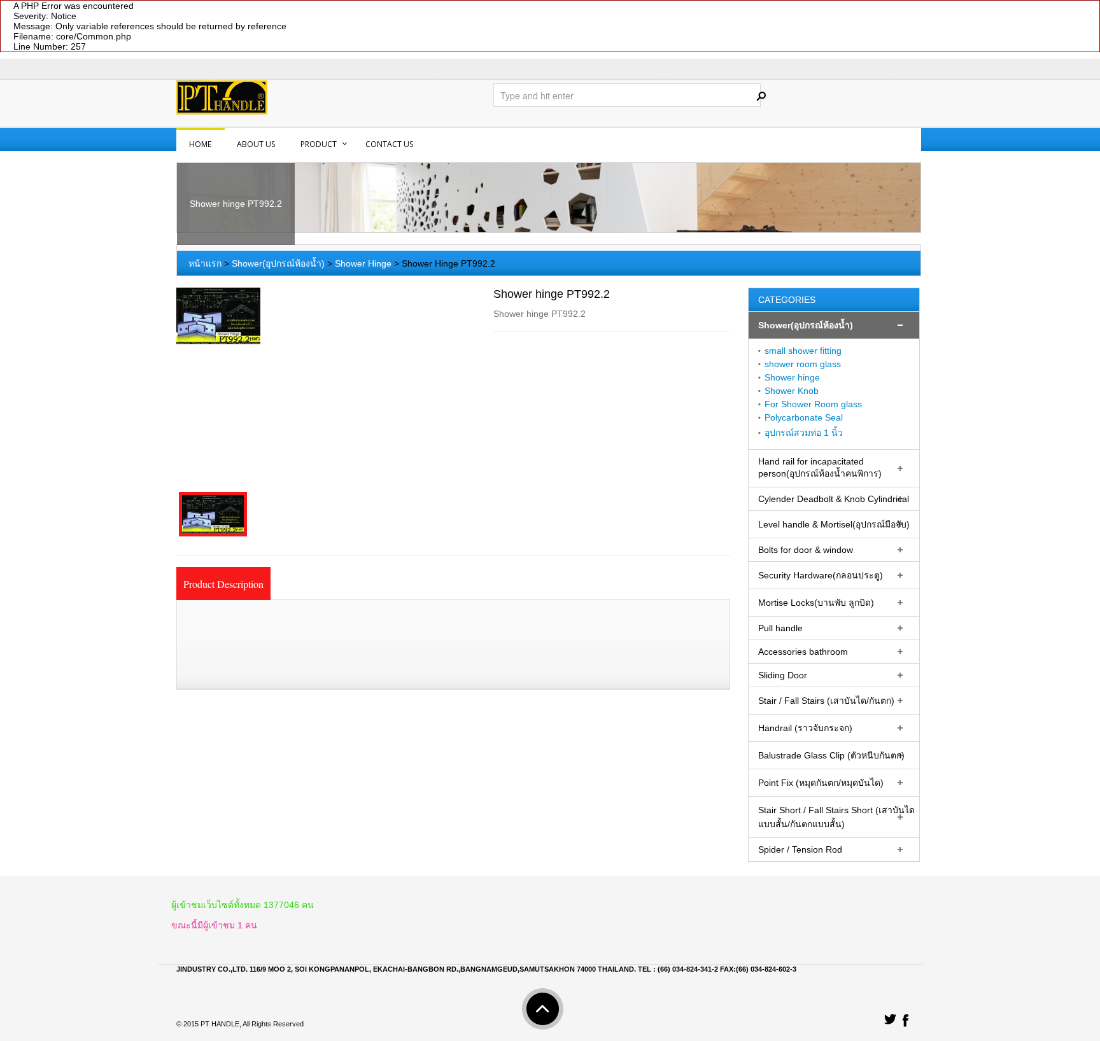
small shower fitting (803, 351)
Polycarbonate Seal (804, 417)
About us (256, 144)
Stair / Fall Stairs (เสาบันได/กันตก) (826, 700)
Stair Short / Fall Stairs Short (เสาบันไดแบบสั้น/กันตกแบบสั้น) (836, 817)
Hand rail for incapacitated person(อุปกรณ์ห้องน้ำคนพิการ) (820, 467)
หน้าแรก (205, 263)
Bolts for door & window (805, 550)
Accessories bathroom (803, 651)
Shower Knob (792, 391)
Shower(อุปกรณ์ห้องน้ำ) (278, 263)
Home (200, 144)
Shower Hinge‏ (363, 263)
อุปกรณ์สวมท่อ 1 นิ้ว (804, 433)
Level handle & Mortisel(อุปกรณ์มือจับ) (834, 524)
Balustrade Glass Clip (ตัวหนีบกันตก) (831, 755)
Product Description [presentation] (223, 583)
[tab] (223, 583)
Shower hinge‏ (792, 377)
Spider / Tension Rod (800, 849)
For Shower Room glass (813, 404)
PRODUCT (318, 144)
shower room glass (803, 364)
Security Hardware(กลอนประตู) (820, 575)
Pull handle (780, 628)
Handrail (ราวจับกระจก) (805, 728)
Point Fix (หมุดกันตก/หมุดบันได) (821, 783)
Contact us (389, 144)
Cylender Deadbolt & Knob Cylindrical (833, 499)
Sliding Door (782, 675)
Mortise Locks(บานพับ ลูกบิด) (816, 602)
